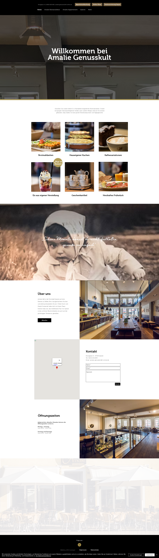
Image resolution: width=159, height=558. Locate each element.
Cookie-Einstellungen (136, 555)
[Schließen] (157, 555)
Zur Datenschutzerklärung (43, 556)
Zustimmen (149, 555)
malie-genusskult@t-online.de (100, 360)
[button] (112, 4)
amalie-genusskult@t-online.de (63, 4)
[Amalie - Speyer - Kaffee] (79, 545)
